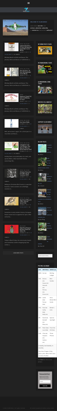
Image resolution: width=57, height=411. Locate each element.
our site (40, 26)
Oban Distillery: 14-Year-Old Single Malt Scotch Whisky (25, 72)
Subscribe (45, 385)
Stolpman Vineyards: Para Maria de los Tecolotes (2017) (25, 173)
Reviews (27, 43)
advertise (38, 28)
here (41, 359)
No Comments (17, 54)
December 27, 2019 (24, 124)
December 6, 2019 (24, 205)
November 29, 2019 (24, 232)
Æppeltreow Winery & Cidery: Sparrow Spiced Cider (25, 201)
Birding (21, 43)
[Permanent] (11, 51)
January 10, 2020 (24, 75)
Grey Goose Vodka (24, 122)
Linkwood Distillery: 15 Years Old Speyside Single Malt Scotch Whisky (26, 48)
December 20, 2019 (24, 151)
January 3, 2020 (23, 101)
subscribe (45, 28)
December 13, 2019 (24, 177)
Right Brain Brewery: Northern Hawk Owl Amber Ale (25, 229)
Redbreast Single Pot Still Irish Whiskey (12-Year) (25, 98)
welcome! (49, 30)
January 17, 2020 (24, 52)
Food (24, 43)
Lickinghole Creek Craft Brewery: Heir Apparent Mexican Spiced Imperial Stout (26, 147)
